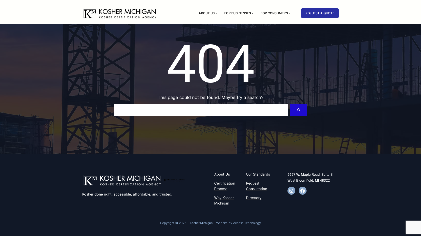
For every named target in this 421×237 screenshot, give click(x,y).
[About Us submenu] (216, 13)
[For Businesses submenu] (252, 13)
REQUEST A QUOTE (319, 13)
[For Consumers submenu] (289, 13)
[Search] (298, 110)
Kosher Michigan (201, 223)
